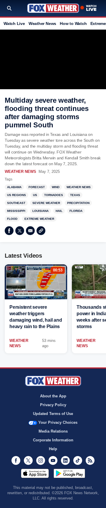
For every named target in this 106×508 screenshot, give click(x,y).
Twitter (19, 230)
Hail (59, 210)
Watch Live (14, 23)
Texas (75, 195)
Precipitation (78, 203)
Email (30, 230)
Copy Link (41, 230)
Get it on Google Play (69, 473)
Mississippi (16, 210)
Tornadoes (53, 195)
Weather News (42, 23)
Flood (12, 218)
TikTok (77, 460)
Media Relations (53, 431)
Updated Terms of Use (53, 413)
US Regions (16, 195)
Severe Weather (46, 203)
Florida (75, 210)
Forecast (37, 187)
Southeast (16, 203)
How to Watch (73, 23)
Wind (55, 187)
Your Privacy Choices (57, 422)
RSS (90, 460)
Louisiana (40, 210)
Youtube (53, 460)
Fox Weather (53, 8)
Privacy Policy (53, 405)
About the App (53, 396)
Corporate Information (53, 440)
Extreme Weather (39, 218)
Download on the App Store (35, 473)
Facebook (9, 230)
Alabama (14, 187)
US (35, 195)
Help (53, 449)
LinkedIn (65, 460)
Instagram (40, 460)
